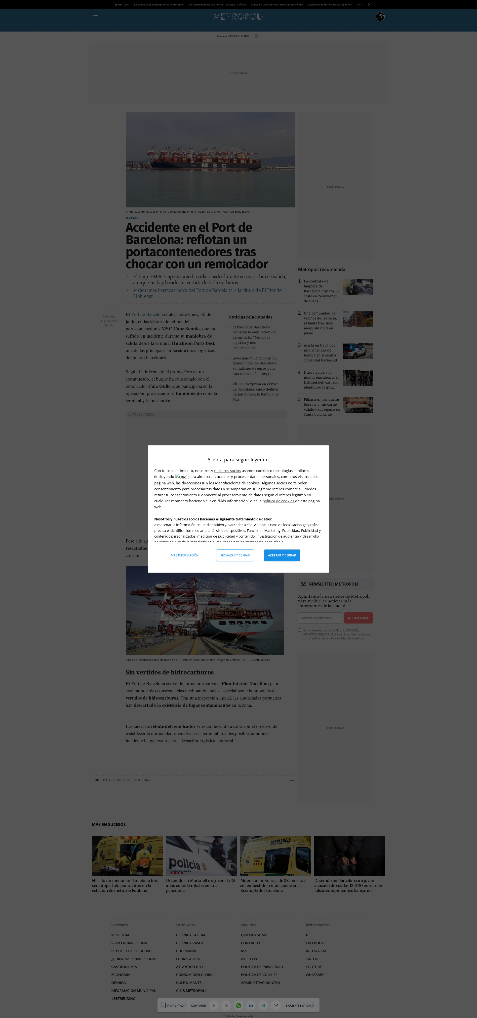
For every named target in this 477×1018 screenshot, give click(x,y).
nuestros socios (227, 470)
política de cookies (279, 500)
